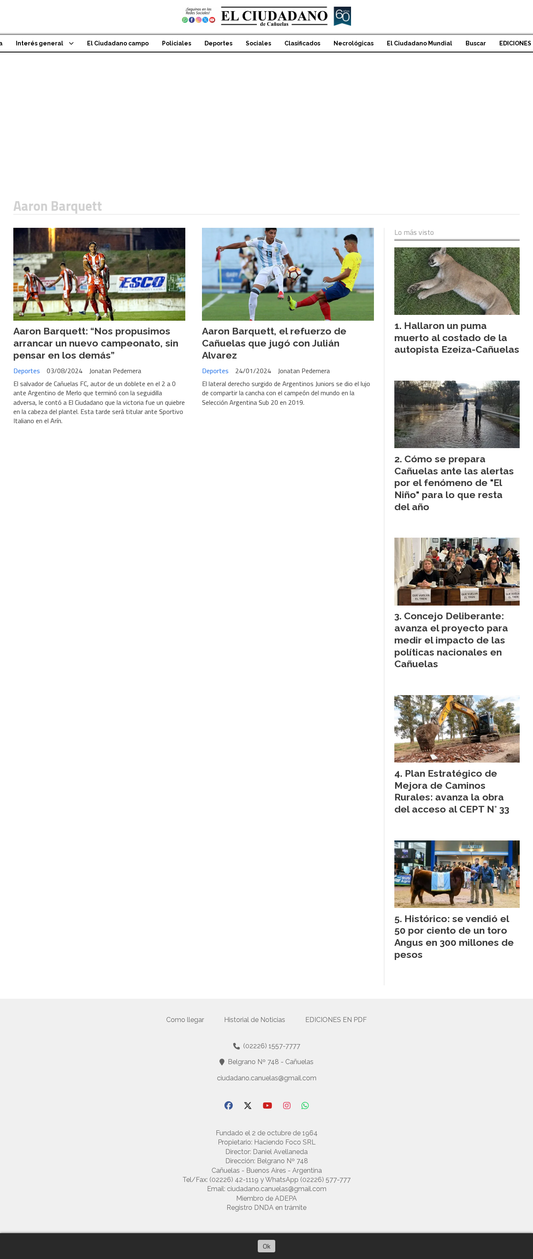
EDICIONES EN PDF (336, 1020)
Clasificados (302, 43)
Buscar (476, 43)
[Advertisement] (266, 115)
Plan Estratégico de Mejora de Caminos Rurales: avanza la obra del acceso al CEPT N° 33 (451, 791)
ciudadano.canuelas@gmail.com (266, 1078)
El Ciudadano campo (118, 43)
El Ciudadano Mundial (419, 43)
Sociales (258, 43)
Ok (266, 1246)
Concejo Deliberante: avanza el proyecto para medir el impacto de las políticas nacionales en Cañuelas (451, 639)
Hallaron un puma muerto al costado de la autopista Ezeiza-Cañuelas (456, 337)
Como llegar (185, 1020)
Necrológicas (354, 43)
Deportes (218, 43)
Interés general (39, 43)
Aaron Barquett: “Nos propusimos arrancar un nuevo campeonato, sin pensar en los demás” (95, 343)
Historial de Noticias (254, 1020)
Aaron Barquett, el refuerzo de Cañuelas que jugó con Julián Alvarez (274, 343)
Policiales (176, 43)
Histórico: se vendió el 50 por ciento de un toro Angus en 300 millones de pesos (454, 936)
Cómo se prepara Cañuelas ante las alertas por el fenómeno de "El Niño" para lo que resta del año (454, 482)
